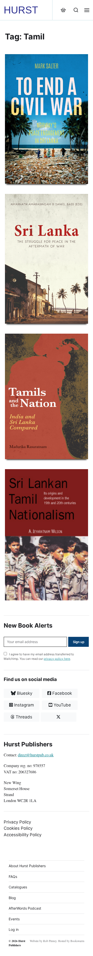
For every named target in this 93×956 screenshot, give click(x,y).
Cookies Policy (18, 828)
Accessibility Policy (22, 834)
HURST (21, 10)
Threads (23, 716)
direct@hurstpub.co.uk (36, 755)
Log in (14, 929)
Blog (12, 898)
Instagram (23, 704)
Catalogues (18, 887)
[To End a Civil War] (46, 119)
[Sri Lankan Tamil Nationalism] (46, 534)
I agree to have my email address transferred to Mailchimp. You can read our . (39, 656)
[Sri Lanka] (46, 259)
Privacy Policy (17, 821)
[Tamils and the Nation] (46, 396)
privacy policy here (57, 659)
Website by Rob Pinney (43, 941)
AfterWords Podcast (25, 908)
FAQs (13, 876)
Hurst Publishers (17, 943)
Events (14, 919)
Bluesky (24, 693)
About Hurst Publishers (27, 866)
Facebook (61, 693)
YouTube (61, 704)
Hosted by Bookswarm (71, 941)
